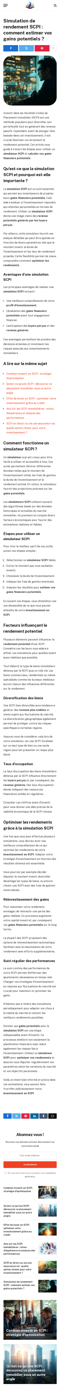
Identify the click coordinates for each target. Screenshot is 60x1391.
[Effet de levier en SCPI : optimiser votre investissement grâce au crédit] (47, 1229)
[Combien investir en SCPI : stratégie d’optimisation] (47, 1192)
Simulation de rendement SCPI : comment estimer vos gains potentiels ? (19, 1285)
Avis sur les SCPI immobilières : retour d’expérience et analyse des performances (30, 413)
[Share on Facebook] (10, 48)
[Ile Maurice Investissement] (30, 5)
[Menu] (5, 5)
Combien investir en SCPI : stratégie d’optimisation (27, 1333)
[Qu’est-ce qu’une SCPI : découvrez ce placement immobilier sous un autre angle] (47, 1210)
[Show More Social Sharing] (53, 48)
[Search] (55, 5)
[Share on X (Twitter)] (26, 48)
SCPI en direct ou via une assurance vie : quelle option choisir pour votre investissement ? (31, 428)
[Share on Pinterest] (42, 48)
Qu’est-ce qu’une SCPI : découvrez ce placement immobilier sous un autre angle (29, 388)
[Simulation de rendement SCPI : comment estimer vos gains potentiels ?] (30, 81)
